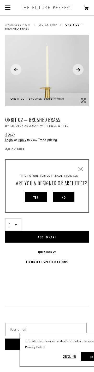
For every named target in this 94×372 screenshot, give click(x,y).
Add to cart (47, 237)
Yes (35, 197)
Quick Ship (48, 25)
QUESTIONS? (47, 252)
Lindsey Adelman (24, 126)
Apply (22, 140)
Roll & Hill (58, 126)
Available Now (18, 25)
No (64, 197)
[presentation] (15, 69)
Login (9, 140)
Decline (69, 356)
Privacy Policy (35, 347)
